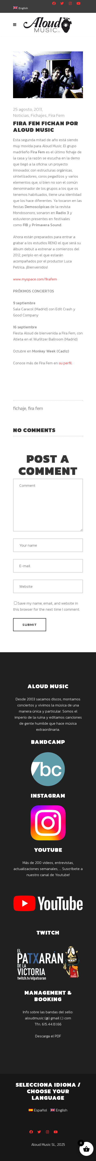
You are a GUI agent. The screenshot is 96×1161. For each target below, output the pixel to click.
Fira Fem (56, 115)
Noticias (21, 115)
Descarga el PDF (48, 1036)
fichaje (19, 408)
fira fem (35, 408)
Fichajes (39, 115)
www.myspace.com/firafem (35, 279)
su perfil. (65, 363)
